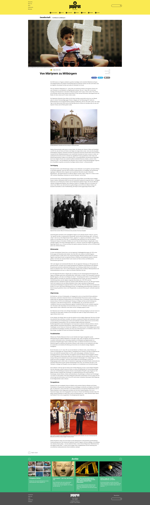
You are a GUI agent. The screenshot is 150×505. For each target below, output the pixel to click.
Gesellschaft (45, 17)
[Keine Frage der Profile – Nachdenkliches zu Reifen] (110, 468)
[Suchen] (121, 6)
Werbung (30, 9)
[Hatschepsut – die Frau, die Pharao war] (63, 468)
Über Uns (30, 3)
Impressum (30, 7)
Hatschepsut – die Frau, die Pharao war (63, 479)
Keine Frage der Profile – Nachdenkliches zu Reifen (107, 479)
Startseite (30, 1)
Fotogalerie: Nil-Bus (35, 478)
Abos (29, 5)
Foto (109, 72)
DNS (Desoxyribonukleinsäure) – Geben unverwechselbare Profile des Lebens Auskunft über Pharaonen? (86, 480)
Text (109, 69)
